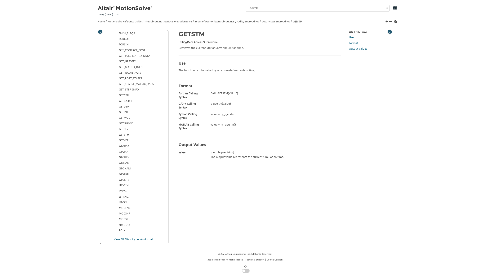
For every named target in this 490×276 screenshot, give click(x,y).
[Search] (386, 8)
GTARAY (124, 146)
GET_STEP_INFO (129, 90)
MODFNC (125, 208)
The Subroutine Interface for (168, 21)
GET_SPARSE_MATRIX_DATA (136, 84)
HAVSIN (124, 185)
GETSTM (297, 21)
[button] (117, 33)
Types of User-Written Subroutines (214, 21)
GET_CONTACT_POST (132, 50)
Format (353, 43)
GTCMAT (124, 152)
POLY (122, 230)
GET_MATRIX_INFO (131, 67)
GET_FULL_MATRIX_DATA (134, 56)
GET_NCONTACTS (130, 73)
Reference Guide (124, 21)
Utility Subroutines (248, 21)
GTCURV (124, 157)
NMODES (125, 225)
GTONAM (125, 169)
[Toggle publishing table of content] (100, 32)
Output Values (358, 49)
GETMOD (124, 118)
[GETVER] (391, 22)
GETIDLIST (125, 101)
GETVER (124, 140)
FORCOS (124, 39)
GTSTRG (124, 174)
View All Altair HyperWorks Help (134, 239)
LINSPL (123, 202)
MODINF (124, 214)
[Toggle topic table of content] (390, 32)
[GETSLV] (387, 22)
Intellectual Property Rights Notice (225, 259)
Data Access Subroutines (276, 21)
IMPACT (124, 191)
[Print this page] (395, 21)
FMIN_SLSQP (127, 33)
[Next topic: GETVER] (391, 22)
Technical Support (254, 259)
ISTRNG (124, 197)
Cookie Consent (275, 259)
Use (351, 37)
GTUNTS (124, 180)
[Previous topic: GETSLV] (387, 22)
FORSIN (124, 45)
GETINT (123, 112)
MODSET (124, 219)
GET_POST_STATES (130, 78)
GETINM (124, 107)
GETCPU (124, 95)
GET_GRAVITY (127, 61)
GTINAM (124, 163)
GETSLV (123, 129)
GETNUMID (126, 124)
